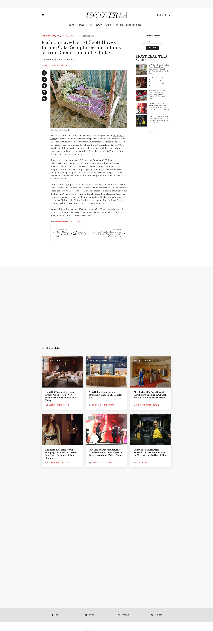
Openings (104, 360)
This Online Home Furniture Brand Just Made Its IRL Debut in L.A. (105, 395)
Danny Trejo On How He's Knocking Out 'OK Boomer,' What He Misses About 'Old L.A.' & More (159, 119)
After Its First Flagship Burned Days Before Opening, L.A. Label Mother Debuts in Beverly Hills (150, 395)
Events (119, 25)
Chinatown (50, 36)
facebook (58, 615)
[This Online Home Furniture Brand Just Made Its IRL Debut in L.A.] (106, 372)
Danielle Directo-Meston (55, 65)
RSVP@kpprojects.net (84, 215)
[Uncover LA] (106, 15)
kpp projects (67, 221)
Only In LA (145, 418)
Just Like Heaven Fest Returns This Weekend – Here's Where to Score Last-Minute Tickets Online (159, 107)
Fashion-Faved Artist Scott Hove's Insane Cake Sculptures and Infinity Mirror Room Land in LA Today (81, 48)
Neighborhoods (133, 25)
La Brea (71, 36)
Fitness (136, 418)
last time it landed (103, 145)
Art (43, 36)
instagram (125, 615)
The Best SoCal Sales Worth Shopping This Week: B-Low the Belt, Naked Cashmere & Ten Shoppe (157, 82)
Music (99, 418)
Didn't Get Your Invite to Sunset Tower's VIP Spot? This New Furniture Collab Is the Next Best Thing (61, 396)
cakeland (58, 221)
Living (108, 25)
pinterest (158, 615)
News (71, 25)
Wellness (163, 418)
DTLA (58, 36)
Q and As (154, 418)
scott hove (77, 221)
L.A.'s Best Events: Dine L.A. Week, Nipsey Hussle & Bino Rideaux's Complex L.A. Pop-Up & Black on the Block (159, 69)
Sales (81, 25)
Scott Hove (64, 142)
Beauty (99, 25)
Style (90, 25)
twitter (91, 615)
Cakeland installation (81, 142)
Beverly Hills (137, 360)
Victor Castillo (81, 200)
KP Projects (64, 154)
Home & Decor (49, 360)
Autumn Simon (142, 462)
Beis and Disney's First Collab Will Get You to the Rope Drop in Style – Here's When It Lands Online (158, 95)
